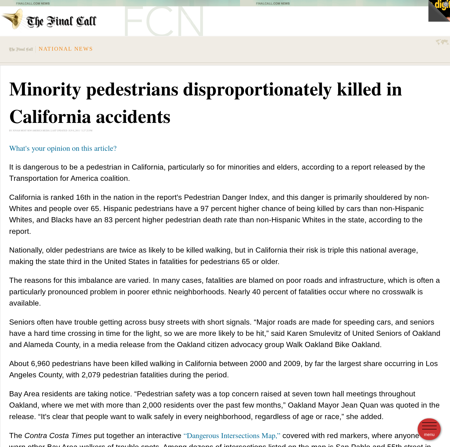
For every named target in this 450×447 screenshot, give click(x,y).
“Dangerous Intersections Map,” (232, 435)
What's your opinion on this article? (62, 148)
